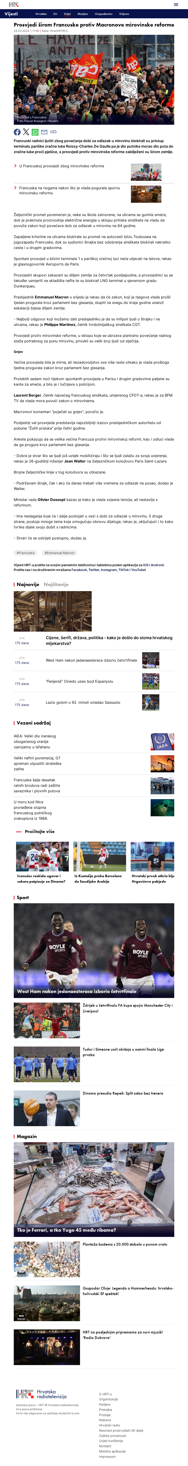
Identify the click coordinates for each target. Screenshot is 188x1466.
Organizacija (108, 1399)
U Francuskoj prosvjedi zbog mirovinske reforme (61, 166)
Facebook (79, 570)
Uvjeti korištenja (111, 1441)
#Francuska (25, 553)
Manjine (82, 14)
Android (157, 565)
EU (55, 14)
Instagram (108, 570)
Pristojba (105, 1410)
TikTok (123, 570)
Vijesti (11, 13)
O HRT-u (105, 1394)
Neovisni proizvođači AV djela (121, 1430)
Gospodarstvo (103, 14)
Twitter (93, 570)
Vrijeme (124, 14)
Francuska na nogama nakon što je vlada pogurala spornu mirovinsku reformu (69, 190)
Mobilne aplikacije (112, 1451)
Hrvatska (41, 14)
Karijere (104, 1404)
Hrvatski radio (109, 1425)
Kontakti (105, 1446)
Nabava (105, 1420)
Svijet (67, 14)
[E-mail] (44, 132)
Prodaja (105, 1415)
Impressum (107, 1456)
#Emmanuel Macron (59, 553)
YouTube (137, 570)
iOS (146, 565)
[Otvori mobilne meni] (176, 4)
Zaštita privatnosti (112, 1436)
